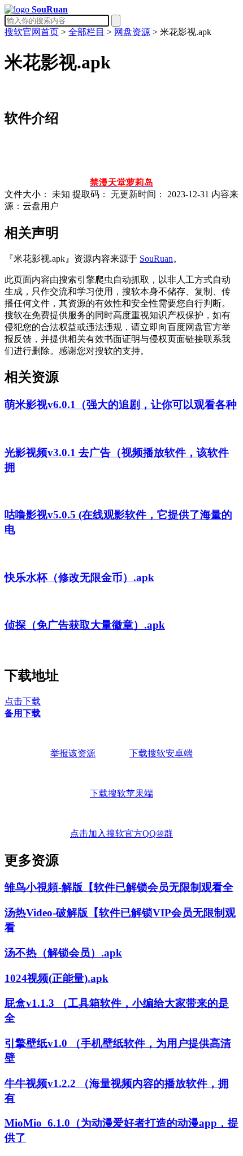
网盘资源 (132, 32)
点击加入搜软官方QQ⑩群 (121, 833)
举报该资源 (73, 753)
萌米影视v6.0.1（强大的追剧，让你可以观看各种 (121, 404)
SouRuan (156, 258)
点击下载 (23, 701)
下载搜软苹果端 (121, 793)
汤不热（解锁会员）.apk (63, 953)
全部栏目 (86, 32)
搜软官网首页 (32, 32)
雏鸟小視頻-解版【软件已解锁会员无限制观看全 (119, 887)
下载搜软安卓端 (161, 753)
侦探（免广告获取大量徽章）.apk (85, 625)
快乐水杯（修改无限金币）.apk (79, 577)
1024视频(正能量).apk (57, 978)
